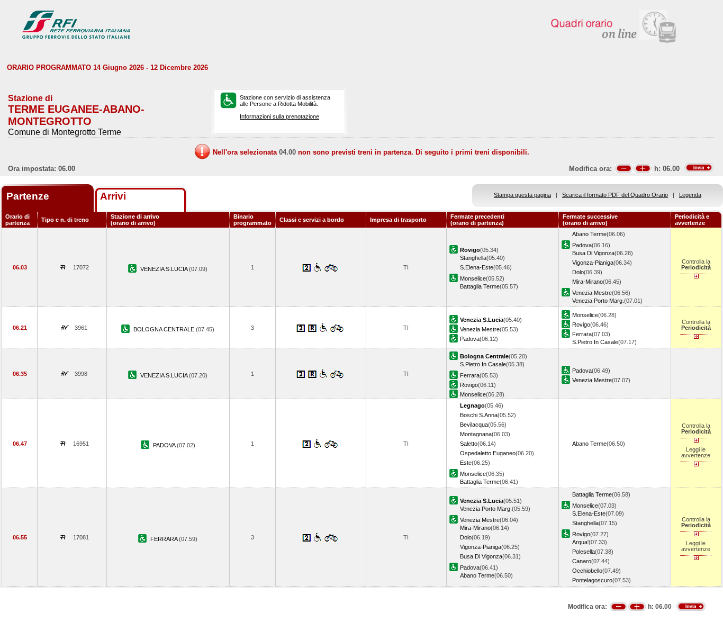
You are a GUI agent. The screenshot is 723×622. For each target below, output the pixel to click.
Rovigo (581, 324)
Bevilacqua (474, 424)
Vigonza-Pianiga (592, 262)
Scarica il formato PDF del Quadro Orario (615, 195)
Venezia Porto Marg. (598, 301)
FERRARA (164, 539)
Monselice (473, 278)
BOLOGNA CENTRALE (164, 329)
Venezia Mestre (592, 293)
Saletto (468, 443)
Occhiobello (587, 570)
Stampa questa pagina (522, 195)
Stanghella (473, 258)
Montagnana (476, 434)
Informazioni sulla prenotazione (279, 116)
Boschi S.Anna (479, 415)
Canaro (581, 561)
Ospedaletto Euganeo (488, 453)
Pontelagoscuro (592, 580)
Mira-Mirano (587, 281)
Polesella (583, 551)
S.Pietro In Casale (595, 342)
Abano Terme (589, 234)
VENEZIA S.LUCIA (164, 269)
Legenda (690, 195)
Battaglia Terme (480, 286)
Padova (582, 245)
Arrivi (113, 196)
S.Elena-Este (476, 267)
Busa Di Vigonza (593, 253)
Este (466, 462)
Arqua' (580, 542)
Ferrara (582, 334)
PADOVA (165, 445)
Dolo (578, 272)
